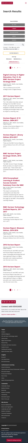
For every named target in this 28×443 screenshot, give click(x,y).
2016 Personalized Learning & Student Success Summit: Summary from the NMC (13, 182)
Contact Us (3, 418)
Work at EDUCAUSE (5, 415)
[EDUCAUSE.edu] (7, 3)
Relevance (9, 59)
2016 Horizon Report (11, 245)
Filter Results (14, 53)
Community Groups (5, 386)
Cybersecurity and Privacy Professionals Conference (13, 369)
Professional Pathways (6, 374)
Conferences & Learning (7, 365)
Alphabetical (17, 59)
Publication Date (13, 62)
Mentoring (3, 390)
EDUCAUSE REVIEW (14, 32)
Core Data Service (5, 359)
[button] (9, 439)
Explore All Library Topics (6, 351)
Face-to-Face (4, 376)
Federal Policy (4, 343)
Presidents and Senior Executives (8, 345)
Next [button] (20, 68)
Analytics (3, 332)
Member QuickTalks (5, 392)
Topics (3, 330)
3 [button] (14, 68)
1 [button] (10, 68)
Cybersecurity (4, 338)
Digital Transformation (6, 340)
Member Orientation (5, 411)
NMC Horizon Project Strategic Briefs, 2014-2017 (12, 156)
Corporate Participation (6, 413)
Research (3, 357)
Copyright (4, 425)
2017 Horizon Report (11, 96)
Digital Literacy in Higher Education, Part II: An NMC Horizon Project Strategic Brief (13, 78)
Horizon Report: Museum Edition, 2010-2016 (13, 229)
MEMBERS (14, 40)
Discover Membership (6, 405)
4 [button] (17, 68)
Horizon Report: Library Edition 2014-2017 (13, 136)
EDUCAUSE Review (5, 361)
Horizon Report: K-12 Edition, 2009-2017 (11, 119)
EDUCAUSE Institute (5, 371)
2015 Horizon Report (11, 267)
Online (2, 378)
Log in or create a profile (8, 315)
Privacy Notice (5, 429)
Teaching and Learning (6, 349)
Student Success (5, 347)
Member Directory (5, 388)
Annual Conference (5, 367)
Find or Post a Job (5, 399)
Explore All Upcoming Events (7, 380)
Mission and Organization (7, 407)
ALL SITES (14, 24)
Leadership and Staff (6, 409)
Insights (3, 355)
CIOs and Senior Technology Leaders (9, 336)
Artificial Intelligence (5, 334)
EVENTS (14, 36)
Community (4, 384)
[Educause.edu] (8, 302)
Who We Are (4, 402)
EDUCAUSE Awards (5, 397)
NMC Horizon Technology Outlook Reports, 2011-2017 (13, 209)
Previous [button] (8, 68)
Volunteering (4, 395)
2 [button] (12, 68)
